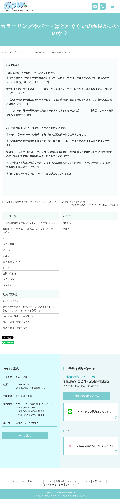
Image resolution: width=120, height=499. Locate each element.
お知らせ (67, 223)
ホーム (6, 238)
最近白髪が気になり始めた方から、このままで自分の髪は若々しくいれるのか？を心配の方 (29, 309)
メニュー (7, 255)
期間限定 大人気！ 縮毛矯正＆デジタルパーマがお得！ (29, 230)
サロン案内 (8, 244)
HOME (4, 52)
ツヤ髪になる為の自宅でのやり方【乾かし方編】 (92, 204)
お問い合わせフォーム (86, 395)
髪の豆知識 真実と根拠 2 (16, 322)
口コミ (6, 267)
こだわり (7, 249)
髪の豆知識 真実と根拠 (15, 328)
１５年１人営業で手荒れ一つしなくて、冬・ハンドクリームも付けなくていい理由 (44, 202)
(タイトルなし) (10, 301)
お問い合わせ (9, 273)
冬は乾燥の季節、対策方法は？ (18, 316)
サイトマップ (9, 285)
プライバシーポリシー (14, 279)
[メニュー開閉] (112, 6)
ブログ (16, 52)
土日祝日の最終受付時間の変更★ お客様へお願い (29, 223)
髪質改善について (12, 261)
